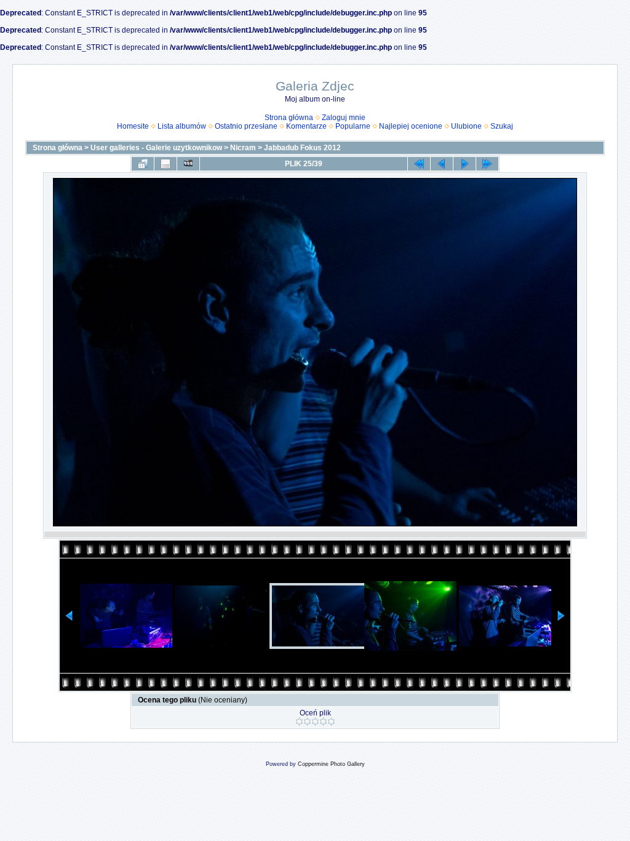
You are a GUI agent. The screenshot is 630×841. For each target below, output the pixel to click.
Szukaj (501, 126)
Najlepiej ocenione (410, 126)
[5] (331, 721)
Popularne (352, 126)
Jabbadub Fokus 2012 (302, 147)
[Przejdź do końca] (487, 164)
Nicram (243, 147)
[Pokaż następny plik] (464, 164)
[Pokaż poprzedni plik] (442, 164)
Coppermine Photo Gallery (331, 764)
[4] (323, 721)
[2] (307, 721)
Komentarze (306, 126)
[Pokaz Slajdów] (188, 164)
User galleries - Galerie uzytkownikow (156, 147)
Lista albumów (182, 126)
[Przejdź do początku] (419, 164)
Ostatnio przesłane (246, 126)
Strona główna (289, 117)
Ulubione (466, 126)
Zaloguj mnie (343, 117)
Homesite (133, 126)
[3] (315, 721)
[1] (299, 721)
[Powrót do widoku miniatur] (143, 164)
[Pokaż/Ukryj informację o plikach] (165, 164)
